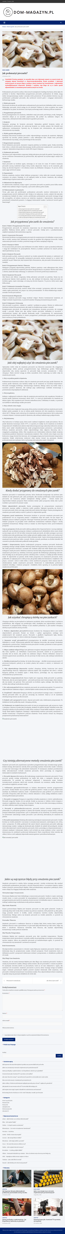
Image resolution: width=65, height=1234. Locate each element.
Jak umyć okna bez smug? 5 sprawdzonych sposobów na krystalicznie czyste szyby (25, 1077)
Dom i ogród (5, 70)
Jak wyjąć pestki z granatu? (16, 1141)
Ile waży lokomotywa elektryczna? (16, 1144)
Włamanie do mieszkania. (13, 980)
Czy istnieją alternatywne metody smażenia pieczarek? (32, 215)
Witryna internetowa (8, 1028)
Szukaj (4, 1052)
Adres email (6, 1020)
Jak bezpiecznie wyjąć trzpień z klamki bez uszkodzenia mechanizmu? (21, 1089)
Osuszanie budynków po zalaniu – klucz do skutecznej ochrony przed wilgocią (28, 1153)
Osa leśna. (11, 1131)
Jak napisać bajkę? (11, 1122)
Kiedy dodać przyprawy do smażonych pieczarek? (31, 212)
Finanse (4, 1102)
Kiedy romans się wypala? (14, 1134)
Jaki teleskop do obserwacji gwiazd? (17, 1163)
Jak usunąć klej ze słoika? (14, 1137)
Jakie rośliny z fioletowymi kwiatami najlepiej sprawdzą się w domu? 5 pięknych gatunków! (27, 1083)
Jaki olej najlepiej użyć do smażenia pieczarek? (30, 210)
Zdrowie (4, 1111)
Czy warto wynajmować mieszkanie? (20, 1128)
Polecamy (7, 1168)
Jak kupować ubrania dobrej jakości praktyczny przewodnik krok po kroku (23, 1064)
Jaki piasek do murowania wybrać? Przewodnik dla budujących (19, 1086)
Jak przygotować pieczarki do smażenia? (29, 209)
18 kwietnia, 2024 (6, 76)
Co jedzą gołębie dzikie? (15, 1150)
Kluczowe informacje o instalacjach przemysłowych (16, 1080)
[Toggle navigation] (4, 23)
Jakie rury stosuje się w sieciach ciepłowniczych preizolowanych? (20, 1067)
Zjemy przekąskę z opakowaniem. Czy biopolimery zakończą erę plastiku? (22, 1070)
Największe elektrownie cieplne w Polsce (17, 1156)
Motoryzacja (5, 1109)
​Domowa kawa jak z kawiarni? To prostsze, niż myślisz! (17, 1074)
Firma (4, 1105)
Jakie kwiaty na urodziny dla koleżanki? (17, 1119)
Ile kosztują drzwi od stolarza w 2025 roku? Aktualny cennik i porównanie (22, 1092)
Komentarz (6, 993)
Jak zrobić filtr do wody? (14, 1159)
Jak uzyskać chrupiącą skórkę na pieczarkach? (30, 214)
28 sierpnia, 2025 (6, 1223)
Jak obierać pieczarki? (53, 980)
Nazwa (4, 1013)
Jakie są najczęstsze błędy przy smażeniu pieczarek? (32, 217)
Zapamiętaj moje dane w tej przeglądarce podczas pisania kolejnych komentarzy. (26, 1035)
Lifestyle (4, 1107)
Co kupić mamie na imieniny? (15, 1125)
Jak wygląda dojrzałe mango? (15, 1147)
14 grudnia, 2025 (37, 1194)
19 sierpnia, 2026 (6, 1194)
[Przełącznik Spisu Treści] (44, 206)
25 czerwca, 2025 (38, 1223)
